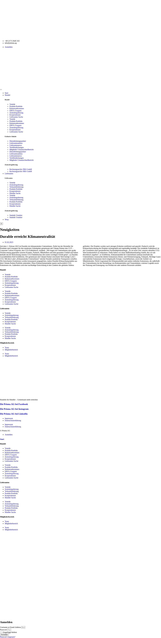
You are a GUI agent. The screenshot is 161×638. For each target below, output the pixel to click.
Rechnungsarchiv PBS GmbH (20, 169)
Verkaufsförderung (16, 187)
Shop (7, 220)
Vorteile (12, 104)
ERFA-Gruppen (15, 111)
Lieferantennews (15, 145)
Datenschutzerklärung (13, 420)
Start (6, 93)
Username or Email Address (10, 627)
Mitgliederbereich (11, 350)
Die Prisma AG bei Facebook (14, 404)
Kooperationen (15, 115)
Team (7, 348)
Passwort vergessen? (7, 637)
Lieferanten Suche (16, 117)
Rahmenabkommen (16, 108)
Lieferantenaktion (16, 143)
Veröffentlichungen (16, 147)
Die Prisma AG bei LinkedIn (14, 414)
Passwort (3, 630)
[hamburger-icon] (1, 89)
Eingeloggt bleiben (9, 632)
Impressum (9, 418)
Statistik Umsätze (15, 215)
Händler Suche (15, 193)
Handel (7, 95)
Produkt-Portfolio (15, 106)
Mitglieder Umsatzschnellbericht (21, 150)
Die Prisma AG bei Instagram (14, 409)
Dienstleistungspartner (17, 141)
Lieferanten (9, 174)
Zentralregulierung (16, 113)
